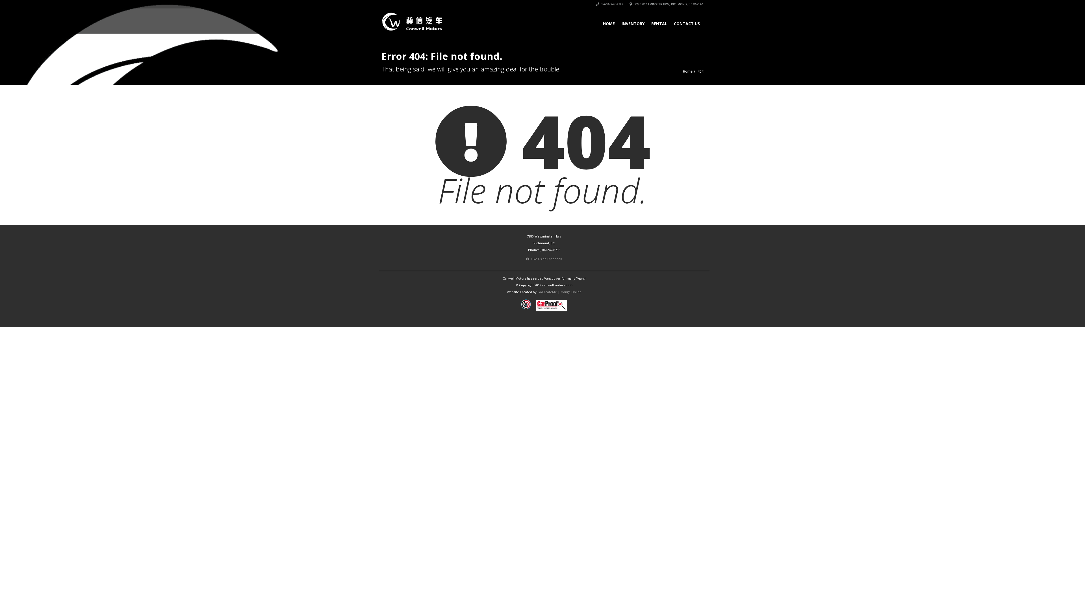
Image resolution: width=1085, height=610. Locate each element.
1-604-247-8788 (611, 4)
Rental (659, 23)
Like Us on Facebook (545, 259)
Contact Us (687, 23)
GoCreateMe (547, 292)
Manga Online (571, 292)
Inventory (633, 23)
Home (609, 23)
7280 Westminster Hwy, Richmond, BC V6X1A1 (668, 4)
